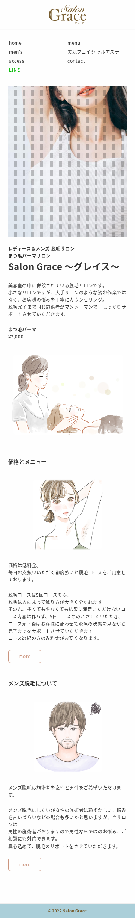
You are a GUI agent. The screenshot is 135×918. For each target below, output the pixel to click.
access (17, 60)
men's (16, 51)
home (15, 42)
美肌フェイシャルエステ (94, 51)
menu (74, 42)
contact (76, 60)
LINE (14, 69)
